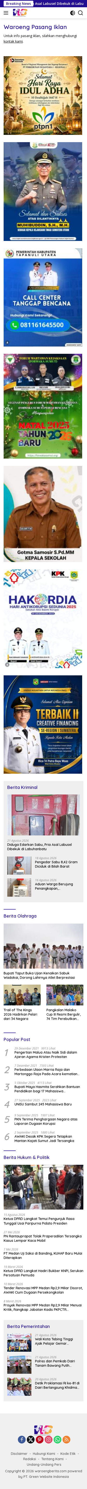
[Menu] (7, 13)
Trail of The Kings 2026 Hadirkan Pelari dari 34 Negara (20, 1014)
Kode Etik (68, 1453)
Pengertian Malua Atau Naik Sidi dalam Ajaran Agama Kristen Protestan (45, 1054)
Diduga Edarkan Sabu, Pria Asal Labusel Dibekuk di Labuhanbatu (39, 846)
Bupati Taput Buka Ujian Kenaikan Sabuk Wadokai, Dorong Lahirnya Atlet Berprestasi (39, 975)
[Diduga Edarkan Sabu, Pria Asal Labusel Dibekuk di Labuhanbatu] (43, 815)
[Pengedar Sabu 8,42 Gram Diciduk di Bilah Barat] (19, 865)
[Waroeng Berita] (28, 13)
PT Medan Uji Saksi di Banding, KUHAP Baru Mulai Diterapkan (43, 1255)
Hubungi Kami (44, 1453)
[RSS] (66, 1440)
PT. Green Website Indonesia (46, 1476)
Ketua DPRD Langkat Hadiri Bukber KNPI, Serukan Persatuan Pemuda (43, 1273)
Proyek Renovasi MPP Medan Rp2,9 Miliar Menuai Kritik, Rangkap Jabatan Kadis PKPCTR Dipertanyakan (43, 1307)
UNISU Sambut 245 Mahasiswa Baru (43, 1104)
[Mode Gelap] (72, 13)
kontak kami (13, 41)
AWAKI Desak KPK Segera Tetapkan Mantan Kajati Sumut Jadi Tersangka (44, 1138)
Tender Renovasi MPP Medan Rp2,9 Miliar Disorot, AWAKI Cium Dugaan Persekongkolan (43, 1290)
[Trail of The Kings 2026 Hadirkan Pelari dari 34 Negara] (22, 995)
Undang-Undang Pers (44, 1464)
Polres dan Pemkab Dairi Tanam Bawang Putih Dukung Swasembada (55, 1363)
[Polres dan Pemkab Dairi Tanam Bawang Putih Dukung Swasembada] (19, 1365)
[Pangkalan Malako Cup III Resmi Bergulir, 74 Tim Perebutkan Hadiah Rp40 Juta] (64, 995)
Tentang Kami (52, 1459)
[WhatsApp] (57, 1440)
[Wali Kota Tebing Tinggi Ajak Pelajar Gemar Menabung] (19, 1343)
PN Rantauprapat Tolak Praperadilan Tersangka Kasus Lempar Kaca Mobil (43, 1238)
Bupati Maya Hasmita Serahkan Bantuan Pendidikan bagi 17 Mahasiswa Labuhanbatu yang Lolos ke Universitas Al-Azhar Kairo (48, 1089)
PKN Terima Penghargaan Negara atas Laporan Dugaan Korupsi (46, 1121)
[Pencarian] (80, 13)
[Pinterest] (40, 1440)
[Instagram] (48, 1440)
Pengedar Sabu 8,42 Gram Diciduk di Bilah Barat (56, 864)
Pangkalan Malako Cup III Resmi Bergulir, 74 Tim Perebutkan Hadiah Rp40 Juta (63, 1014)
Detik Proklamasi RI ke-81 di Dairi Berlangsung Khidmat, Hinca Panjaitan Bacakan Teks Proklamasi (57, 1385)
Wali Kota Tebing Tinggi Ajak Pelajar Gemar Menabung (54, 1341)
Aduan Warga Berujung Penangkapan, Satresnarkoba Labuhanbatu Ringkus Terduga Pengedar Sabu (54, 886)
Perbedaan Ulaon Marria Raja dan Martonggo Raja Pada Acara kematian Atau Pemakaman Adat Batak (45, 1071)
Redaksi (29, 1459)
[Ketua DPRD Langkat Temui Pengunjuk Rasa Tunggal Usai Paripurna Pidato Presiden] (43, 1187)
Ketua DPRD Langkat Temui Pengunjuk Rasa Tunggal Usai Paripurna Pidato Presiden (39, 1221)
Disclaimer (19, 1453)
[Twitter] (31, 1440)
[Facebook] (22, 1440)
